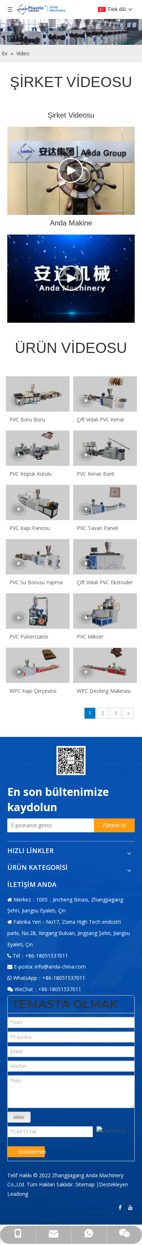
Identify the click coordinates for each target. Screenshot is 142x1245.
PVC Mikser (90, 636)
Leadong (17, 1193)
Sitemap (85, 1184)
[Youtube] (131, 1208)
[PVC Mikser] (105, 611)
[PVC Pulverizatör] (37, 611)
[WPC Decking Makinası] (105, 665)
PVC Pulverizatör (28, 636)
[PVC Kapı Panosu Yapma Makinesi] (37, 502)
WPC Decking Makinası (104, 690)
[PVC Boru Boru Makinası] (37, 394)
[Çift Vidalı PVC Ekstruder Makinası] (105, 556)
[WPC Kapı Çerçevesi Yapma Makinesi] (37, 665)
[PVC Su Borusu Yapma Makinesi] (37, 556)
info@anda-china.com (60, 966)
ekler (19, 1117)
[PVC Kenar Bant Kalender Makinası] (105, 448)
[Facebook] (121, 1208)
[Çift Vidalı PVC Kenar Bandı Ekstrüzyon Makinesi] (105, 394)
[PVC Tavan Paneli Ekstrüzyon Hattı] (105, 502)
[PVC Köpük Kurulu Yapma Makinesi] (37, 448)
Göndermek (32, 1151)
